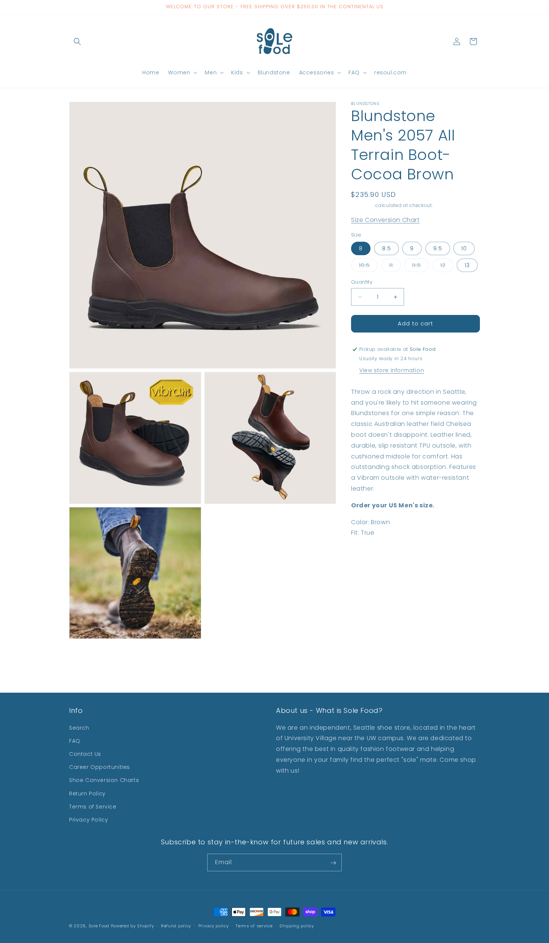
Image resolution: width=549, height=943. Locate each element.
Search (79, 728)
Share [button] (367, 556)
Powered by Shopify (132, 926)
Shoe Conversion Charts (104, 780)
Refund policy (176, 925)
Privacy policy (213, 925)
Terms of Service (93, 806)
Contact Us (85, 754)
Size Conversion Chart (385, 220)
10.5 (368, 267)
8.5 (386, 249)
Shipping (362, 205)
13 (467, 265)
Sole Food (99, 926)
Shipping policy (296, 925)
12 (446, 267)
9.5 (437, 249)
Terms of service (254, 925)
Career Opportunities (99, 767)
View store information (391, 370)
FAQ (74, 741)
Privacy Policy (88, 819)
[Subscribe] (333, 863)
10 (464, 249)
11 (395, 267)
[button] (77, 41)
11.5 (420, 267)
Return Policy (87, 793)
